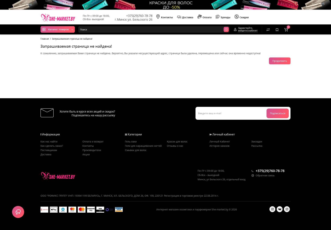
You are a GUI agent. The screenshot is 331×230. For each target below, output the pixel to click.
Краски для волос (177, 141)
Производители (91, 150)
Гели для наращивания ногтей (143, 145)
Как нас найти (49, 141)
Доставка (187, 17)
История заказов (219, 145)
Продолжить (279, 60)
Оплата (207, 17)
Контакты (167, 17)
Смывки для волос (136, 150)
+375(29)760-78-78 (139, 16)
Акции (86, 154)
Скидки (244, 17)
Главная (45, 38)
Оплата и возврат (93, 141)
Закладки (256, 141)
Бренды (225, 17)
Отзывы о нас (175, 145)
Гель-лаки (131, 141)
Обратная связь (265, 175)
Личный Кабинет (219, 141)
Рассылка (256, 145)
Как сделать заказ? (52, 145)
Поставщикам (49, 150)
